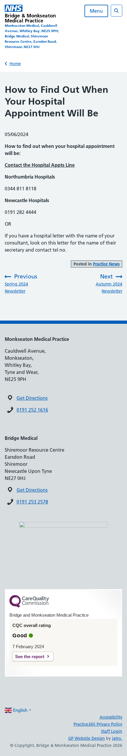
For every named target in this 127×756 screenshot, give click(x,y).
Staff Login (111, 731)
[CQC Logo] (29, 606)
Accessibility (111, 717)
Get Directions (32, 398)
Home (15, 63)
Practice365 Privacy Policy (98, 724)
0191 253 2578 (32, 502)
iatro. (117, 738)
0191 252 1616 (32, 410)
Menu (96, 11)
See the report (29, 656)
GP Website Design (86, 738)
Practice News (106, 264)
